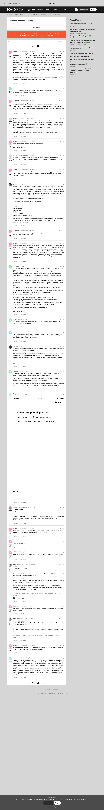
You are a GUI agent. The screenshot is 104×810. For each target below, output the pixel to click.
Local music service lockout (77, 64)
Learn (9, 3)
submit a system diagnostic (46, 353)
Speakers (72, 50)
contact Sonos (40, 355)
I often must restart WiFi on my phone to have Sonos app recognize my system (82, 41)
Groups (56, 9)
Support (15, 3)
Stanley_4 (15, 507)
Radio (20, 3)
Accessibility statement (62, 693)
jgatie (14, 184)
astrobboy (15, 88)
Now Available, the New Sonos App (79, 56)
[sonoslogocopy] (52, 3)
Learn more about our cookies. (80, 799)
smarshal (15, 658)
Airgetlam (15, 346)
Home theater (73, 74)
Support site (62, 9)
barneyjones (16, 332)
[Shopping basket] (98, 3)
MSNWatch (16, 51)
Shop (5, 3)
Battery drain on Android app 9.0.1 (79, 36)
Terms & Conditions (41, 693)
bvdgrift (15, 319)
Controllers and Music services (34, 14)
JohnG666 (15, 118)
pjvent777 (15, 155)
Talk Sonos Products (19, 14)
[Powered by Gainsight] (52, 690)
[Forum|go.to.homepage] (20, 9)
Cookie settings (51, 693)
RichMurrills (16, 371)
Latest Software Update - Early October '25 (81, 53)
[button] (83, 9)
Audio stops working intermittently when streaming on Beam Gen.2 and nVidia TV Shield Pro (81, 70)
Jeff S (14, 564)
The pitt (15, 394)
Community (9, 14)
